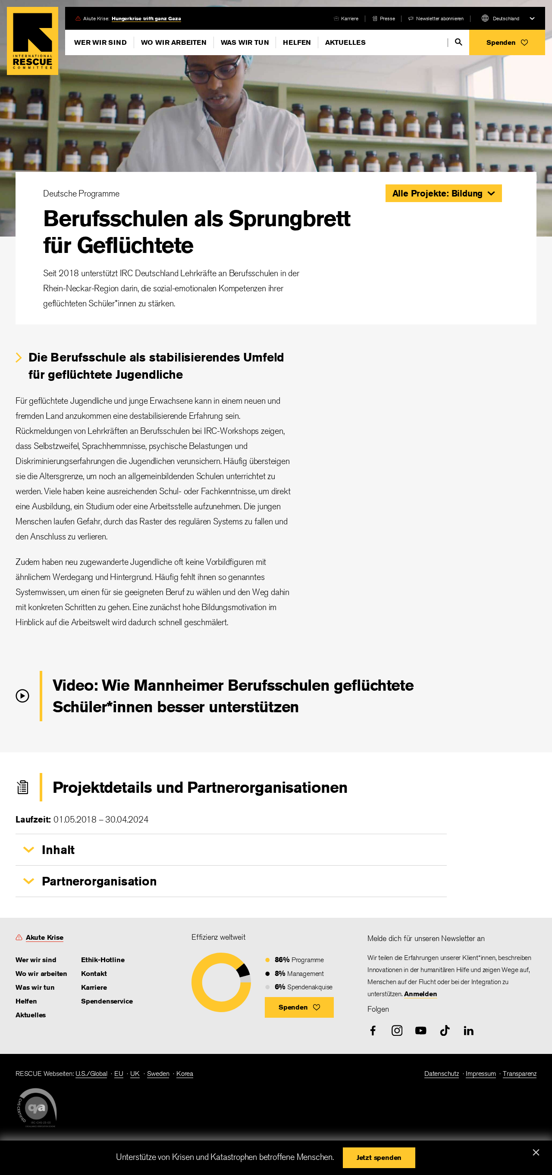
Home (32, 41)
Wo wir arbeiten (174, 42)
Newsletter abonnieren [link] (440, 18)
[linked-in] (468, 1030)
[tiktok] (445, 1030)
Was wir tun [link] (35, 987)
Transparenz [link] (519, 1073)
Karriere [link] (349, 18)
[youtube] (421, 1030)
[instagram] (397, 1030)
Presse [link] (387, 18)
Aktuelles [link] (31, 1015)
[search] (458, 42)
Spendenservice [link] (107, 1001)
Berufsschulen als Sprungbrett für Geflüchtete (196, 231)
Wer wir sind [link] (36, 960)
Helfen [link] (26, 1001)
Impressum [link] (481, 1073)
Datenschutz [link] (441, 1073)
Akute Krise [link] (44, 937)
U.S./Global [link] (91, 1073)
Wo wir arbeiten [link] (41, 973)
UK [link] (135, 1073)
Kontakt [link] (94, 973)
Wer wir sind (100, 42)
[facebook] (373, 1030)
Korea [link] (184, 1073)
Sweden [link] (158, 1073)
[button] (507, 42)
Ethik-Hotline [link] (102, 960)
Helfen (297, 42)
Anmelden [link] (420, 994)
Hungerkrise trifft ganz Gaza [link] (146, 18)
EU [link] (118, 1073)
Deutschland (506, 18)
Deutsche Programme (81, 193)
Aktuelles (345, 42)
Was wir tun (245, 42)
